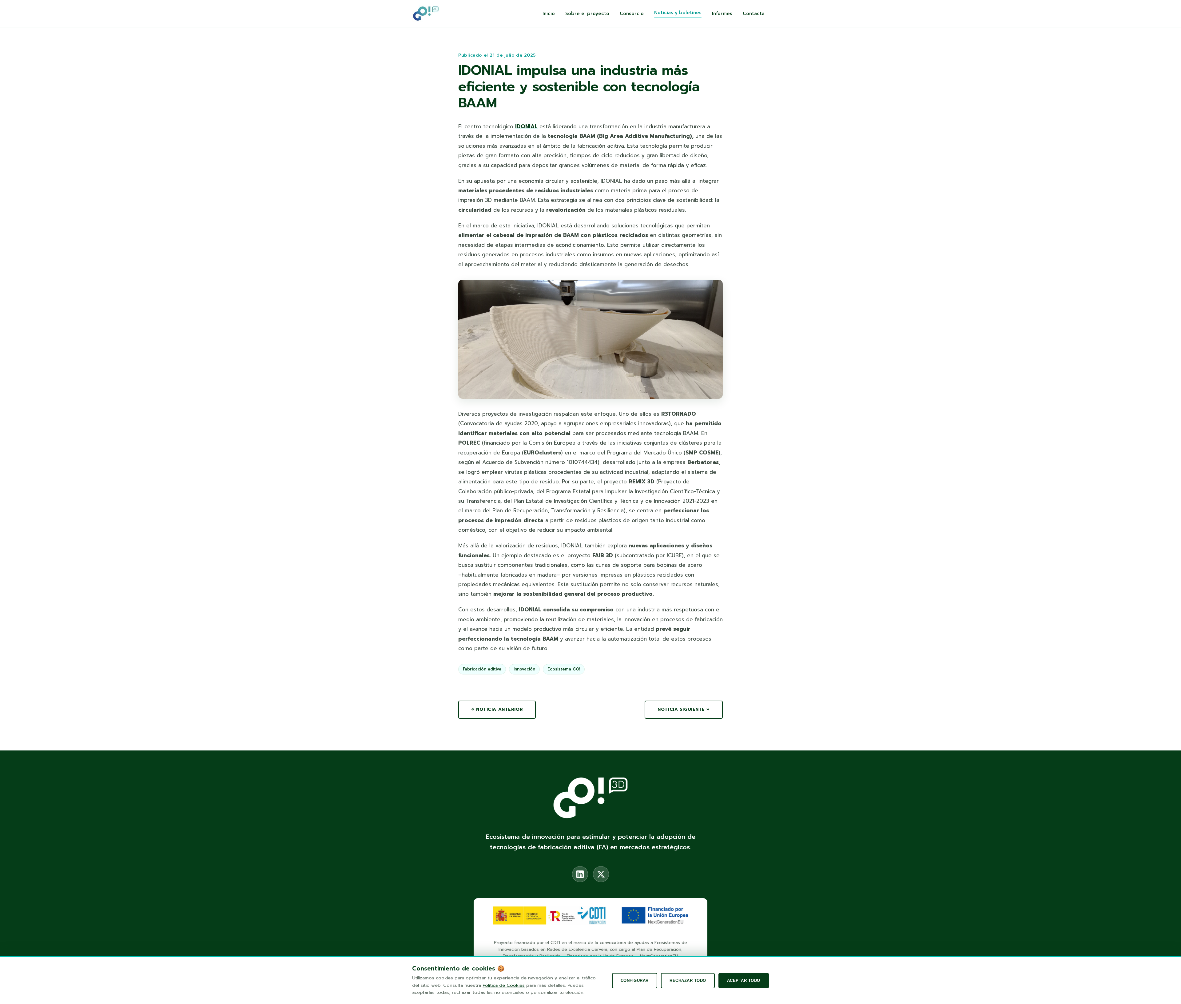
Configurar (635, 980)
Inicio (549, 13)
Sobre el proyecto (587, 13)
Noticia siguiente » (684, 709)
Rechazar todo (688, 980)
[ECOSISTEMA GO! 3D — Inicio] (425, 13)
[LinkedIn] (580, 874)
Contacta (754, 13)
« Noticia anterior (497, 709)
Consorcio (632, 13)
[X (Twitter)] (601, 874)
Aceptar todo (743, 980)
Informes (722, 13)
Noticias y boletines (678, 12)
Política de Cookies (504, 985)
